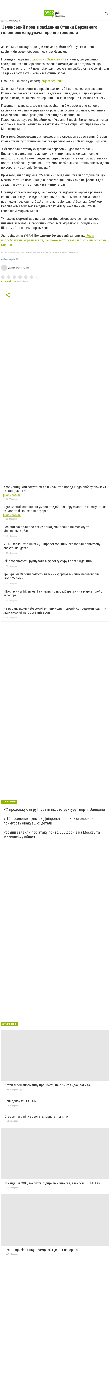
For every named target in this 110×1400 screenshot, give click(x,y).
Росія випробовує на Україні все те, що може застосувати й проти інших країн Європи (54, 240)
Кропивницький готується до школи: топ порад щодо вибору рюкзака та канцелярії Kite (54, 489)
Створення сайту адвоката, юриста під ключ (37, 1116)
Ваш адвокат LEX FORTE (22, 1101)
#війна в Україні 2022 (11, 259)
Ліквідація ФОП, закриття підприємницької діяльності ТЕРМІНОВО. (54, 1183)
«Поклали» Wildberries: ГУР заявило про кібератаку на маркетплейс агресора (52, 593)
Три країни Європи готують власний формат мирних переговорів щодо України (51, 576)
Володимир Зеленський (47, 59)
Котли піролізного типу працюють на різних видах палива (47, 1085)
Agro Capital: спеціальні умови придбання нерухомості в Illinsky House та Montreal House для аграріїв (54, 509)
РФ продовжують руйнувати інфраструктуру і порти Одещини (48, 561)
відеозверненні (52, 81)
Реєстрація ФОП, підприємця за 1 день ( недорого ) (42, 1250)
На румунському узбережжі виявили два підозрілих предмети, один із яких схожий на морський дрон (54, 610)
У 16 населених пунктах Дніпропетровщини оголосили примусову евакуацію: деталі (51, 546)
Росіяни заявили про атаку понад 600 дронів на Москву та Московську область (46, 529)
